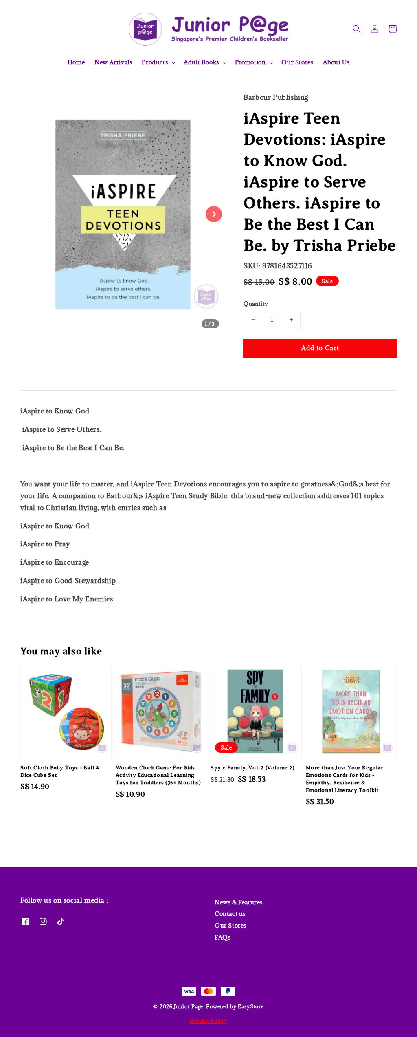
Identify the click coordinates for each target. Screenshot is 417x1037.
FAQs (222, 937)
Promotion (250, 62)
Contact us (230, 914)
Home (76, 62)
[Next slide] (214, 214)
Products (155, 62)
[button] (357, 29)
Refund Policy (208, 1020)
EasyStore (250, 1006)
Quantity (256, 303)
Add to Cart (320, 348)
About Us (336, 62)
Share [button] (263, 373)
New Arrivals (113, 62)
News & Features (239, 902)
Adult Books (201, 62)
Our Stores (297, 62)
